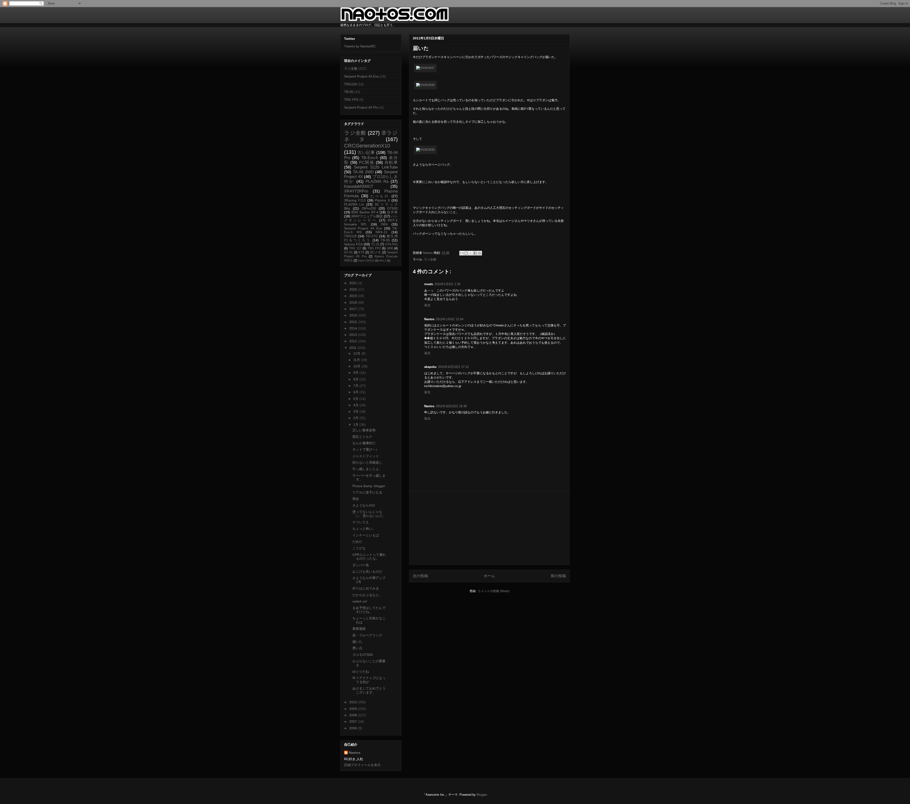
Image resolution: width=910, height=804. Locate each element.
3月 (356, 411)
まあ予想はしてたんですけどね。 (369, 610)
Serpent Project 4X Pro (361, 107)
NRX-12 (381, 232)
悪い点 (357, 648)
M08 (390, 248)
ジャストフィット (365, 456)
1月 (356, 424)
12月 (357, 353)
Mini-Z (382, 260)
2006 (353, 728)
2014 (353, 328)
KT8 (361, 252)
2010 (353, 702)
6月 (356, 392)
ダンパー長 (360, 565)
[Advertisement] (489, 528)
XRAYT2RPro (356, 191)
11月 (357, 360)
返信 (427, 305)
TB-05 (348, 92)
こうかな (359, 548)
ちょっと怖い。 (364, 528)
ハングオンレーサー (371, 218)
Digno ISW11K (366, 260)
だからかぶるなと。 (367, 595)
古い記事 (366, 152)
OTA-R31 (391, 244)
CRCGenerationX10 (367, 146)
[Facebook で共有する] (475, 253)
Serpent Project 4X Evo (361, 76)
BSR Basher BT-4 (364, 212)
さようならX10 (363, 505)
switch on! (359, 601)
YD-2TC (372, 236)
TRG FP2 (351, 99)
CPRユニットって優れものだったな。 (369, 557)
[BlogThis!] (466, 253)
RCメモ (375, 252)
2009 (353, 709)
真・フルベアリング (367, 635)
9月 (356, 373)
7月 (356, 386)
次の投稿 (420, 576)
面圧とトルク (362, 437)
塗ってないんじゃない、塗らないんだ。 (369, 514)
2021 (353, 283)
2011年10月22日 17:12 (453, 367)
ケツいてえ (360, 522)
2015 (353, 322)
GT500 (392, 208)
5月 (356, 399)
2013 (353, 335)
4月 (356, 405)
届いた (357, 642)
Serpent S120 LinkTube (376, 167)
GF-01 (348, 252)
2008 (353, 715)
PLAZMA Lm (354, 204)
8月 (356, 379)
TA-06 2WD (363, 172)
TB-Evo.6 (369, 157)
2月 (356, 418)
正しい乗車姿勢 (364, 430)
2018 (353, 302)
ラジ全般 (430, 259)
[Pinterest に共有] (479, 253)
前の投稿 (558, 576)
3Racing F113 (355, 200)
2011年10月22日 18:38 (451, 406)
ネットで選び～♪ (364, 449)
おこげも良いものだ (367, 571)
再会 (355, 499)
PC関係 (366, 162)
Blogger (482, 794)
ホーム (489, 576)
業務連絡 (359, 628)
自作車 (392, 212)
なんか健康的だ (364, 443)
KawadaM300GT (358, 186)
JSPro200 (368, 208)
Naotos (354, 752)
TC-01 (375, 244)
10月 (357, 366)
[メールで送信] (461, 253)
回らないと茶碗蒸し (367, 462)
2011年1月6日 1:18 (447, 284)
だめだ (357, 542)
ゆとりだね (360, 671)
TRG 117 (355, 248)
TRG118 (350, 84)
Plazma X (382, 200)
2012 (353, 341)
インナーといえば (365, 535)
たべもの (380, 196)
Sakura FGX (353, 244)
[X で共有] (470, 253)
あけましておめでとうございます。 (369, 690)
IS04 (384, 224)
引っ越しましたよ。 (367, 469)
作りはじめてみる (365, 588)
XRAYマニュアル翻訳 (367, 216)
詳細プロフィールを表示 (362, 765)
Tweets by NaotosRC (360, 46)
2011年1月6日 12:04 (449, 319)
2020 (353, 289)
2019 (353, 296)
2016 (353, 315)
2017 (353, 309)
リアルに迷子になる (367, 492)
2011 (353, 348)
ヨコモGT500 (362, 655)
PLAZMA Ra (377, 181)
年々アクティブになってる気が (369, 680)
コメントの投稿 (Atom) (493, 591)
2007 (353, 721)
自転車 (391, 162)
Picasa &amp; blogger (368, 486)
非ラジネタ (371, 136)
